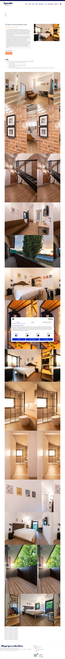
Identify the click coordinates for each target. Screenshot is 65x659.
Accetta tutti (46, 339)
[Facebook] (58, 4)
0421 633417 (9, 53)
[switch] (27, 335)
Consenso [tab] (18, 322)
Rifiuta (19, 339)
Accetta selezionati (32, 339)
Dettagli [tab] (32, 322)
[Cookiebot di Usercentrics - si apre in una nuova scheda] (49, 319)
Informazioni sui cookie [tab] (47, 322)
